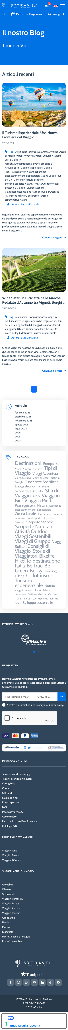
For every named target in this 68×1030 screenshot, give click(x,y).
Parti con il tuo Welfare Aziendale (19, 821)
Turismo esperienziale (44, 333)
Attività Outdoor (42, 183)
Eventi (36, 163)
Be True (50, 329)
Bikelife (21, 329)
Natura (23, 199)
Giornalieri (7, 884)
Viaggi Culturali (43, 155)
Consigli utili (8, 783)
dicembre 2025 (23, 416)
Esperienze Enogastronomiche (25, 321)
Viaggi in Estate (10, 903)
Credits (38, 1007)
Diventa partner (10, 802)
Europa (32, 151)
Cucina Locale (48, 175)
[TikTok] (50, 982)
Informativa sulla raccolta (22, 1025)
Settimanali (8, 894)
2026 (18, 432)
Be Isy (15, 333)
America (53, 151)
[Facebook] (10, 982)
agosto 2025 (22, 424)
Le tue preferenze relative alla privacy (37, 1018)
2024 (18, 440)
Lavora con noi (10, 797)
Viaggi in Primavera (12, 898)
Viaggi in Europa (11, 855)
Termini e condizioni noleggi (17, 778)
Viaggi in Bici (36, 167)
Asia (39, 151)
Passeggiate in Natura (22, 171)
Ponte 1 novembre (12, 941)
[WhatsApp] (26, 982)
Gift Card (7, 793)
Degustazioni (50, 321)
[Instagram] (18, 982)
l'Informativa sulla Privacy (30, 705)
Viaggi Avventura (25, 155)
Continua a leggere (52, 370)
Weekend (7, 889)
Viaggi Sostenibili (23, 325)
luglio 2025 (21, 428)
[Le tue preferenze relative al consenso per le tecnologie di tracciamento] (6, 1023)
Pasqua (6, 927)
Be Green (51, 191)
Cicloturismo (25, 333)
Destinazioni (21, 317)
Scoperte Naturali (24, 183)
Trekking (13, 195)
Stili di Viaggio (21, 167)
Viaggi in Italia (9, 850)
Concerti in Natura (23, 179)
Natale (5, 922)
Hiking (21, 195)
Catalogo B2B (9, 826)
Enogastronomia (38, 317)
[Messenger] (58, 982)
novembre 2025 (23, 420)
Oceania (63, 151)
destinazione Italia (35, 329)
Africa (45, 151)
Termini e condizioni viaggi (16, 774)
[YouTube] (34, 982)
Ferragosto (7, 931)
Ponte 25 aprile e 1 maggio (16, 936)
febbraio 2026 (22, 412)
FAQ (4, 807)
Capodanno (8, 917)
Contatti (6, 788)
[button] (63, 14)
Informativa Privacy (12, 811)
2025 (18, 436)
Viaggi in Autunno (11, 908)
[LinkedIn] (42, 982)
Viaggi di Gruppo (42, 325)
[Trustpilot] (32, 974)
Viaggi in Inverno (11, 913)
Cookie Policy (9, 816)
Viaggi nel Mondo (11, 860)
